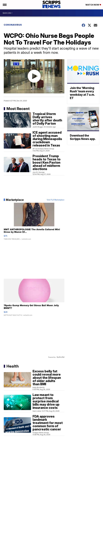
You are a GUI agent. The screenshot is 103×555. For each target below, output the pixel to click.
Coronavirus (13, 24)
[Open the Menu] (4, 4)
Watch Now (92, 4)
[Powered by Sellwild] (60, 357)
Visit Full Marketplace (55, 200)
